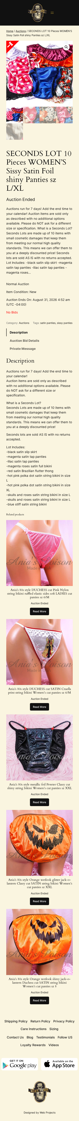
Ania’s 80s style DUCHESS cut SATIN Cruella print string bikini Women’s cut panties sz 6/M (39, 690)
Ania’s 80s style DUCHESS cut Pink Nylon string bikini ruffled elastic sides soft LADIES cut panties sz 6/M (39, 593)
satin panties (47, 322)
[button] (66, 47)
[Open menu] (52, 13)
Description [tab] (19, 332)
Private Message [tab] (23, 349)
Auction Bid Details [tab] (24, 340)
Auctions (21, 31)
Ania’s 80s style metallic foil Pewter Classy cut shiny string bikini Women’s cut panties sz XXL (39, 786)
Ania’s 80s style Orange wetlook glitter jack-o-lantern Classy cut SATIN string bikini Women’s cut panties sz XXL (39, 883)
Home (9, 31)
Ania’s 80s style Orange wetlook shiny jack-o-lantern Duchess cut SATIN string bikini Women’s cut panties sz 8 (40, 982)
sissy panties (64, 322)
